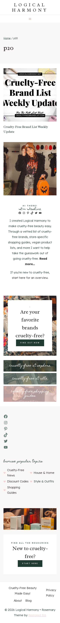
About (18, 600)
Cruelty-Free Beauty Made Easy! (23, 590)
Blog (28, 600)
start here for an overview (30, 278)
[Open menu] (30, 19)
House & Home (44, 472)
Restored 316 (37, 615)
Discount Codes (17, 481)
